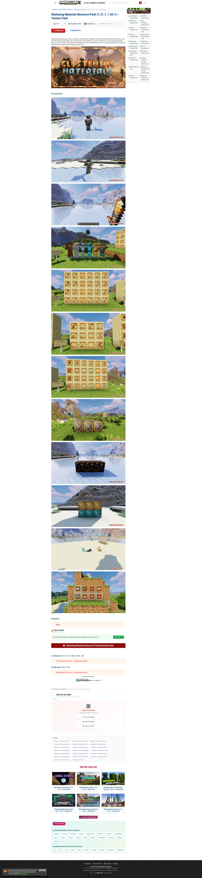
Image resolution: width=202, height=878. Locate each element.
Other (85, 837)
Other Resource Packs (78, 759)
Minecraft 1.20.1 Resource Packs (98, 744)
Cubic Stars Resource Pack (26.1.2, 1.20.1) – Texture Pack (63, 788)
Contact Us (88, 863)
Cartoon (65, 833)
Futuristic (108, 833)
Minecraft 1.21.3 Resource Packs (62, 753)
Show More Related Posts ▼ (88, 817)
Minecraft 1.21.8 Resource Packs (99, 756)
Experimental (90, 833)
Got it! (42, 870)
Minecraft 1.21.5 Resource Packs (99, 753)
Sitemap (115, 863)
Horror (55, 837)
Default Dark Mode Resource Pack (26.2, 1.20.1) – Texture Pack (64, 810)
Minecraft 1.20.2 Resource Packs (62, 747)
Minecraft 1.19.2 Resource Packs (79, 741)
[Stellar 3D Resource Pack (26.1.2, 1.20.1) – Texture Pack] (113, 800)
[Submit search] (140, 3)
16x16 (110, 23)
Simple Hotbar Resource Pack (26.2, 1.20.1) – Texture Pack (88, 810)
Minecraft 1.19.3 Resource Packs (98, 741)
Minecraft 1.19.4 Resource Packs (62, 744)
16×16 (66, 850)
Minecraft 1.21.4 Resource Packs (80, 753)
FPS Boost (100, 833)
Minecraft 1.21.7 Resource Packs (80, 756)
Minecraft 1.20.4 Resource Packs (80, 747)
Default (81, 833)
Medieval (70, 837)
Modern (79, 837)
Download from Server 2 (81, 661)
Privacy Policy (107, 863)
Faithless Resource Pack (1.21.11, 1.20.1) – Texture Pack (88, 788)
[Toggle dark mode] (145, 2)
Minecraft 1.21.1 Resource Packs (62, 750)
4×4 (55, 850)
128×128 (86, 850)
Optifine (58, 624)
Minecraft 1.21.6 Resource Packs (62, 756)
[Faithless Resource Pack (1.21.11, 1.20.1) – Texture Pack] (88, 778)
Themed (56, 841)
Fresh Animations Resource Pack (145, 23)
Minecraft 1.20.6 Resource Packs (99, 747)
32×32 (72, 850)
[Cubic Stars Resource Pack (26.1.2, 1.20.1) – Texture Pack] (63, 778)
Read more (23, 874)
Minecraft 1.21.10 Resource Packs (81, 750)
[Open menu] (55, 2)
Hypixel (63, 837)
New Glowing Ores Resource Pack (133, 53)
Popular (93, 837)
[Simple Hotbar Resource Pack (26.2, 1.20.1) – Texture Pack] (88, 800)
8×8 (60, 850)
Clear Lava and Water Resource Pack (145, 36)
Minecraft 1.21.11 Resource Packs (100, 750)
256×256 (94, 850)
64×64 (79, 850)
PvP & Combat (102, 837)
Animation (56, 833)
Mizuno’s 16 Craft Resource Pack (145, 29)
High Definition (118, 833)
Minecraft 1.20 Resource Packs (80, 744)
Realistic (111, 837)
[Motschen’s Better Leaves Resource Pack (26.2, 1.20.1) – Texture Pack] (113, 778)
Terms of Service (97, 863)
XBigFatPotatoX (91, 24)
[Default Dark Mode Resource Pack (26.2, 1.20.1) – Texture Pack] (63, 800)
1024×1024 (110, 850)
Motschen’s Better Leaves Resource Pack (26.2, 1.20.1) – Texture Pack (113, 788)
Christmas (73, 833)
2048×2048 (120, 850)
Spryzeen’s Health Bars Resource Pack (145, 77)
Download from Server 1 (65, 661)
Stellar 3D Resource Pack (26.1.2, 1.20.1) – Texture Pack (113, 810)
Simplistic (119, 837)
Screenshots (75, 31)
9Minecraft (100, 872)
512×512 (102, 850)
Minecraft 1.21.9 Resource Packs (62, 759)
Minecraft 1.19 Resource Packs (61, 741)
